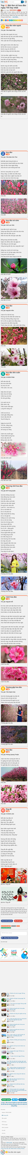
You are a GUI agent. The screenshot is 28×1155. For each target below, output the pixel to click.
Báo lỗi (19, 10)
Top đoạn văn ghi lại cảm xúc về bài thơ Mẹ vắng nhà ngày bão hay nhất (16, 1019)
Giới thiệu (3, 1109)
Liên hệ (3, 1133)
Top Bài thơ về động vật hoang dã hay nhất (16, 1040)
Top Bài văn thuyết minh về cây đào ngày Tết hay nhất (16, 1009)
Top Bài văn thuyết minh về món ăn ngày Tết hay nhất (15, 1030)
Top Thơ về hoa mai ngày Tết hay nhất (16, 1003)
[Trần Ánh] (8, 1086)
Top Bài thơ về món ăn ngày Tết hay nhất (16, 994)
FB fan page (4, 1124)
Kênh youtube (5, 1127)
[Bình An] (8, 1011)
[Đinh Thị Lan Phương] (2, 10)
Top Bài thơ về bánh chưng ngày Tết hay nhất (16, 999)
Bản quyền (4, 1118)
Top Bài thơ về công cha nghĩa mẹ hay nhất (16, 1014)
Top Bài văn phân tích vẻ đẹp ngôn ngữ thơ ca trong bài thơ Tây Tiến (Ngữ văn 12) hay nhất (17, 1062)
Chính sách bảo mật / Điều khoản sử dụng (10, 1148)
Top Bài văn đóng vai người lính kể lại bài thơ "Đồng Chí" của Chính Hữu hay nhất (16, 1068)
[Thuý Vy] (8, 995)
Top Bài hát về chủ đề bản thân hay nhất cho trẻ (16, 1084)
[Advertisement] (14, 134)
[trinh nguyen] (8, 1037)
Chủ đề (3, 1130)
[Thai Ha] (8, 1065)
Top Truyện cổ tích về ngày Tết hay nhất (15, 1057)
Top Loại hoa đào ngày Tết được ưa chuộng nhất (15, 1051)
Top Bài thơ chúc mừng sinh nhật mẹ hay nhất (16, 1074)
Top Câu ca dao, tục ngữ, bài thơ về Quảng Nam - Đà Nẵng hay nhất (16, 1035)
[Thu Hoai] (8, 1053)
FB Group (4, 1121)
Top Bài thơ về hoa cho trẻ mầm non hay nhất (16, 1046)
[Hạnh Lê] (8, 1021)
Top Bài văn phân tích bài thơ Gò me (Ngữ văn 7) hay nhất (16, 1079)
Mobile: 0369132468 (6, 1112)
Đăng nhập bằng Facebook (10, 937)
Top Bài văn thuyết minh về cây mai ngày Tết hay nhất (16, 1025)
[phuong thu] (8, 1016)
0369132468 (9, 1142)
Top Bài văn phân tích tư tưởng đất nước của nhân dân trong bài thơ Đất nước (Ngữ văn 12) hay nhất (17, 1090)
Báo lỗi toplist (18, 920)
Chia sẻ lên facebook (7, 920)
